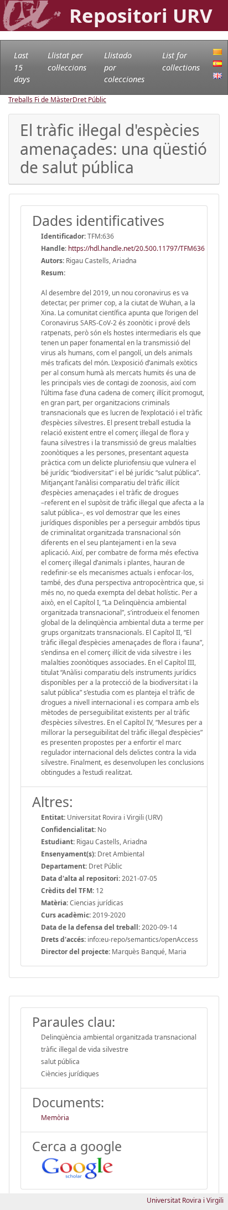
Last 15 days (22, 67)
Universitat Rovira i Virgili (185, 1200)
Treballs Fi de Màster (40, 99)
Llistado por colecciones (124, 67)
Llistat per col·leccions (67, 61)
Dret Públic (89, 99)
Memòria (55, 1117)
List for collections (181, 61)
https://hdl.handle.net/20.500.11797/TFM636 (136, 248)
